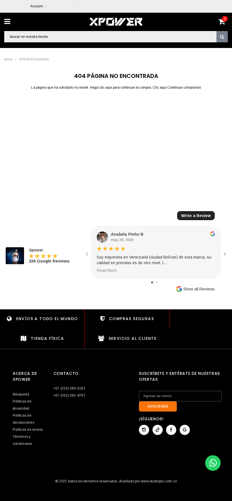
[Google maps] (185, 430)
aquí (108, 87)
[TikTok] (157, 430)
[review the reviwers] (212, 235)
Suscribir (157, 406)
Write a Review (196, 215)
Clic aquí (160, 87)
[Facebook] (171, 430)
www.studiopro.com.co (159, 481)
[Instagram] (144, 430)
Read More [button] (107, 270)
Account (36, 6)
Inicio (8, 59)
